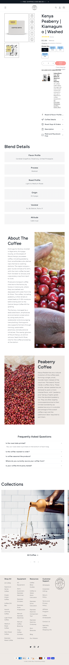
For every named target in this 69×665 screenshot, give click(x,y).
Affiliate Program (45, 610)
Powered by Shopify (40, 661)
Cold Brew (20, 638)
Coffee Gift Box (8, 604)
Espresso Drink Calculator (33, 603)
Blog (31, 634)
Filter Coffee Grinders (20, 632)
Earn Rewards (33, 629)
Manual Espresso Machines (20, 616)
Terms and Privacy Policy (46, 603)
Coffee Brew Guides (32, 585)
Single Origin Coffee (6, 597)
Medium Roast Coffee (7, 626)
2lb (60, 50)
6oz (45, 50)
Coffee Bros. (31, 661)
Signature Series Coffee (7, 589)
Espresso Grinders (20, 600)
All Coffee (31, 555)
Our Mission (34, 638)
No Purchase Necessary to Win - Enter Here (57, 104)
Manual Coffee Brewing (20, 624)
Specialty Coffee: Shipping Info (47, 628)
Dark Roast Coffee (8, 633)
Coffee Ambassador (47, 616)
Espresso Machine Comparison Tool (34, 613)
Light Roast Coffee (8, 619)
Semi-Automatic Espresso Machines (20, 592)
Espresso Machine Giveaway (33, 622)
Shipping (44, 43)
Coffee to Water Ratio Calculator (33, 594)
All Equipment (21, 584)
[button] (5, 8)
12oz (52, 50)
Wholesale (46, 585)
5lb (45, 56)
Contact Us (46, 621)
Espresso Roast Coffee (8, 639)
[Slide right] (38, 562)
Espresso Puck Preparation (21, 607)
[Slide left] (31, 562)
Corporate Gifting (46, 590)
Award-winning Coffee (7, 612)
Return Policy (45, 596)
